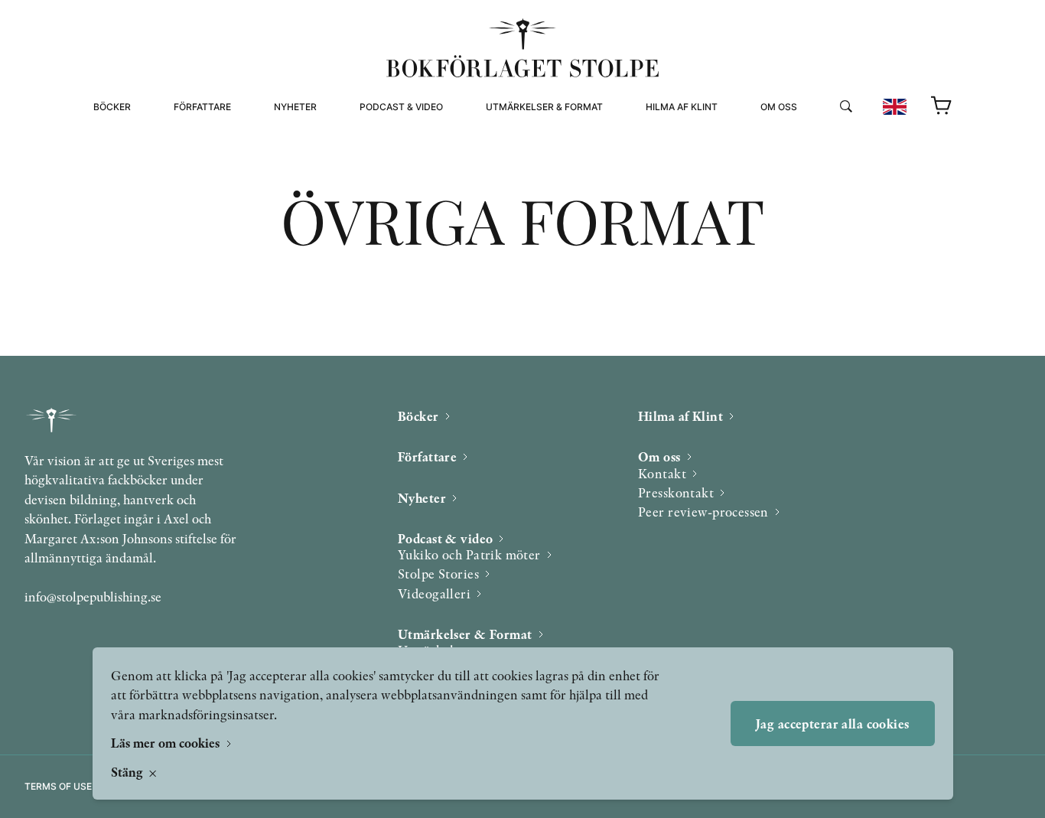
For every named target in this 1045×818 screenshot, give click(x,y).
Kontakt (662, 473)
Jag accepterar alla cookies (832, 723)
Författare (202, 106)
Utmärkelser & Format (544, 106)
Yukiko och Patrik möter (469, 554)
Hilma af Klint (682, 106)
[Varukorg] (941, 106)
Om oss (778, 106)
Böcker (112, 106)
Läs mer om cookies (167, 742)
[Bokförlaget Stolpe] (522, 47)
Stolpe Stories (438, 573)
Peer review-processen (822, 174)
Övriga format (525, 155)
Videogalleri (394, 174)
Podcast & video (401, 106)
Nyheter (295, 106)
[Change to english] (895, 107)
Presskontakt (676, 492)
